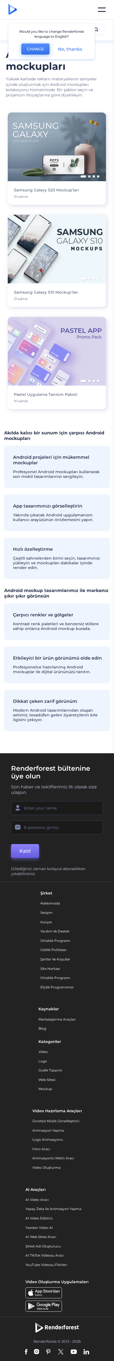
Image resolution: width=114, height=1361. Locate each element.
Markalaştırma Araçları (57, 1019)
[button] (83, 176)
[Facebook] (26, 1352)
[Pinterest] (48, 1352)
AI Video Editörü (39, 1218)
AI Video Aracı (37, 1200)
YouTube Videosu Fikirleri (46, 1265)
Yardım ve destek (54, 931)
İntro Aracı (41, 1149)
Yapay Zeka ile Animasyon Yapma (53, 1209)
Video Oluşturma (46, 1167)
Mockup (45, 1089)
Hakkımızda (50, 903)
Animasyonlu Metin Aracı (53, 1158)
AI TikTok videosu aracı (44, 1255)
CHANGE (35, 49)
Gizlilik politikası (53, 950)
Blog (42, 1028)
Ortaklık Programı (55, 941)
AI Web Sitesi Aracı (40, 1237)
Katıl (25, 851)
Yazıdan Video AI (39, 1228)
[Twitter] (61, 1352)
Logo (42, 1061)
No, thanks (70, 49)
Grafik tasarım (50, 1070)
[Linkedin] (86, 1352)
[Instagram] (36, 1352)
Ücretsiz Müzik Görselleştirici (55, 1121)
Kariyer (46, 922)
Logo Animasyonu (47, 1139)
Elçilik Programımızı (57, 987)
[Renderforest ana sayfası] (12, 10)
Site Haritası (50, 969)
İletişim (46, 913)
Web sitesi (46, 1080)
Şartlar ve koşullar (55, 959)
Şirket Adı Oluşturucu (43, 1246)
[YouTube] (74, 1352)
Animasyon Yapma (48, 1130)
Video (43, 1052)
